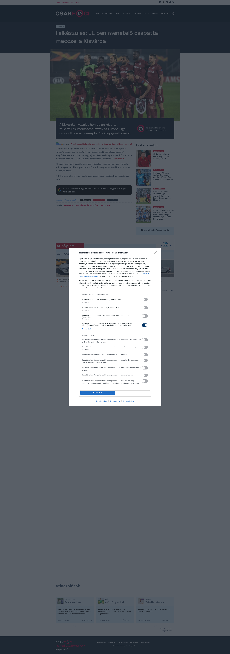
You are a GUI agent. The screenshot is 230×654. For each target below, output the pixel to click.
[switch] (145, 299)
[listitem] (115, 294)
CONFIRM (97, 393)
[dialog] (115, 327)
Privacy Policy (128, 401)
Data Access (115, 401)
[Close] (156, 253)
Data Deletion (101, 401)
